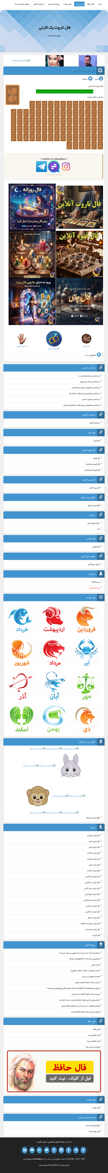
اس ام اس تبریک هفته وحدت (89, 376)
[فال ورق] (32, 302)
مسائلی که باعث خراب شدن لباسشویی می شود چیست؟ (79, 953)
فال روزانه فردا (94, 1131)
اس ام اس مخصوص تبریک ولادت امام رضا (84, 393)
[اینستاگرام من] (61, 1150)
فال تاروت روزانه (93, 835)
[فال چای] (79, 302)
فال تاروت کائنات (93, 853)
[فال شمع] (32, 255)
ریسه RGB (96, 582)
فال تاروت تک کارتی (92, 876)
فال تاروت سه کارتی (92, 882)
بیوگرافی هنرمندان (93, 1125)
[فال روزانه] (32, 208)
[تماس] (54, 1150)
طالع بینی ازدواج (94, 505)
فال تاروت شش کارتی (92, 900)
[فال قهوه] (79, 255)
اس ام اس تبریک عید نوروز (90, 381)
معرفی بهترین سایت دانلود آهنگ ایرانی (85, 1011)
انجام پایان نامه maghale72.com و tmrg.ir (84, 959)
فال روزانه (67, 4)
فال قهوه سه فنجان (93, 464)
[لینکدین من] (25, 1150)
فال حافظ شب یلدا (93, 1041)
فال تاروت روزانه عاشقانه (90, 923)
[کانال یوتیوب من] (32, 1150)
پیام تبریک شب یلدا (93, 1047)
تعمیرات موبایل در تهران (91, 976)
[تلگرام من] (76, 1150)
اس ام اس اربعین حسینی (91, 399)
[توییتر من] (47, 1150)
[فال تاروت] (79, 208)
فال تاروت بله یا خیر (92, 929)
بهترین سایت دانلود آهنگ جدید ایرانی (86, 994)
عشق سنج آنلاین (94, 564)
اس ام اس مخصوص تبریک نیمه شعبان (86, 387)
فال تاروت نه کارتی (93, 906)
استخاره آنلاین (38, 4)
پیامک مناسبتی (53, 4)
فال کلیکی (96, 546)
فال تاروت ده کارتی (93, 912)
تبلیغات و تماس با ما (22, 4)
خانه (100, 4)
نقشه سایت (43, 1165)
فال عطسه (96, 1108)
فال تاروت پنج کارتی (92, 894)
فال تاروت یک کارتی (54, 27)
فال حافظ (90, 4)
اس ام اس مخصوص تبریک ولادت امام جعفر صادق (81, 405)
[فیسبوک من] (68, 1150)
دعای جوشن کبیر (93, 523)
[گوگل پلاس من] (39, 1150)
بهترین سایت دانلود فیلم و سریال (87, 982)
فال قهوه (96, 458)
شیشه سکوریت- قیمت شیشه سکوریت (85, 970)
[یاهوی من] (83, 1150)
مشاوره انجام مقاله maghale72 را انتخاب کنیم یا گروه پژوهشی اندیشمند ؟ (73, 988)
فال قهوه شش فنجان (92, 470)
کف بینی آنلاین (94, 487)
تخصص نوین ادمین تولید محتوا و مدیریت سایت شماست (79, 1000)
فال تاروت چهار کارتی (92, 888)
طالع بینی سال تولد (93, 818)
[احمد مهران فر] (88, 61)
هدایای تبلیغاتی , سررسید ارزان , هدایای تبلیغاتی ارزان (80, 1006)
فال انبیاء (96, 440)
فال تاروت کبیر (94, 841)
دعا (98, 529)
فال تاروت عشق (94, 917)
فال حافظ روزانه (94, 1035)
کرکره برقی (96, 964)
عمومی (87, 355)
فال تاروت (79, 4)
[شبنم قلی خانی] (21, 61)
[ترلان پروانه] (54, 61)
